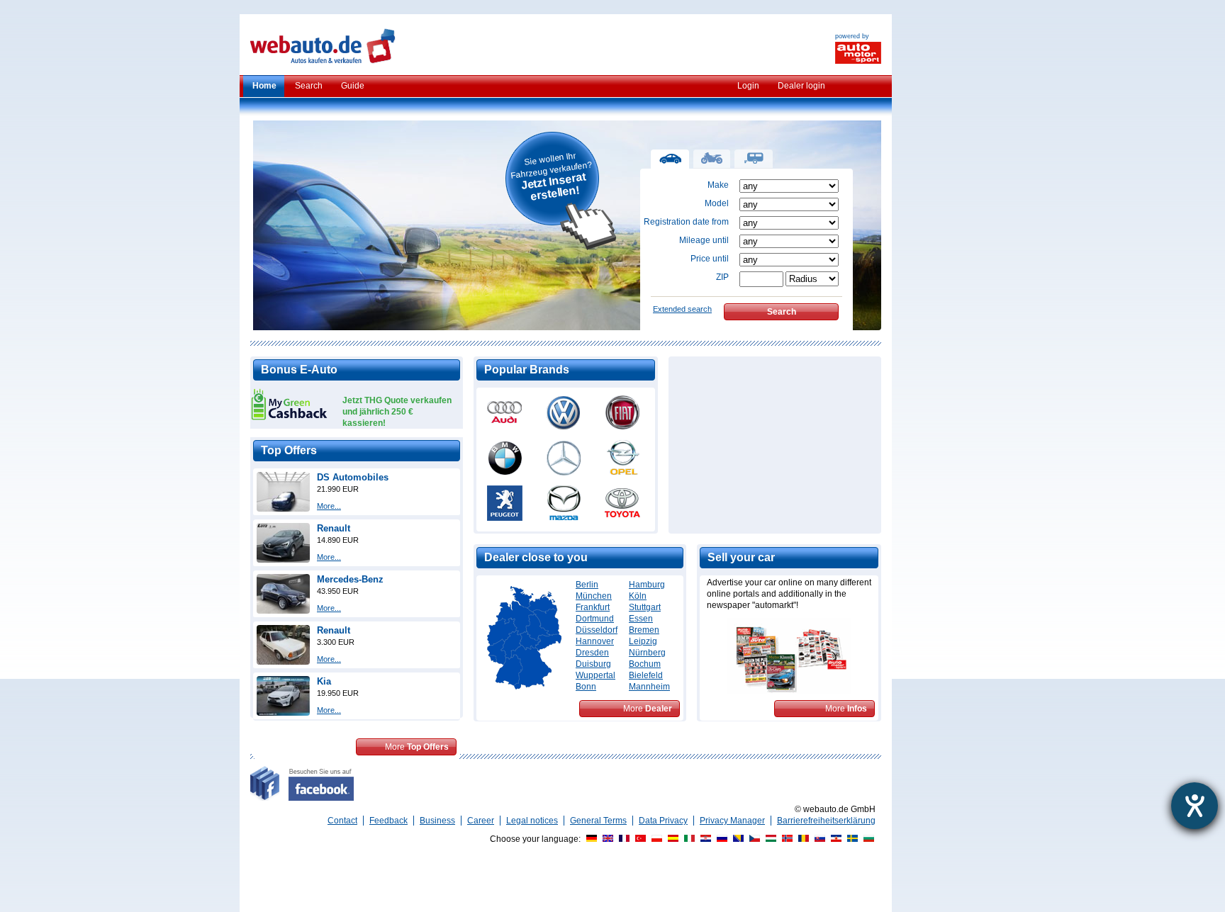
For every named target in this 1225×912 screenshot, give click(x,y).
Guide (352, 86)
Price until (709, 259)
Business (437, 821)
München (594, 596)
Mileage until (704, 240)
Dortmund (595, 619)
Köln (638, 596)
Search (309, 86)
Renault (333, 528)
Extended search (682, 309)
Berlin (587, 585)
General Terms (598, 821)
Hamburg (647, 585)
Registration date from (686, 222)
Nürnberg (647, 653)
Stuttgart (645, 607)
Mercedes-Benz (350, 579)
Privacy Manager (732, 821)
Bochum (645, 664)
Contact (342, 821)
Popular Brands (526, 370)
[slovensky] (818, 839)
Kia (324, 681)
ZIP (722, 277)
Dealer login (801, 86)
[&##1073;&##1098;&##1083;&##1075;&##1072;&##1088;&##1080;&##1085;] (867, 839)
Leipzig (643, 641)
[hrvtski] (704, 839)
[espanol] (671, 839)
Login (748, 86)
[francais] (622, 839)
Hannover (595, 641)
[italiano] (688, 839)
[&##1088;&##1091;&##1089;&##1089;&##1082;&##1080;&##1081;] (720, 839)
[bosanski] (736, 839)
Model (717, 203)
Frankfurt (593, 607)
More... (329, 506)
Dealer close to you (536, 557)
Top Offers (289, 450)
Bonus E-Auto (299, 370)
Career (480, 821)
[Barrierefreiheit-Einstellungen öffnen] (1194, 805)
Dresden (592, 653)
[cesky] (753, 839)
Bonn (586, 687)
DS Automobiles (352, 477)
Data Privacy (663, 821)
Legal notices (532, 821)
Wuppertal (595, 675)
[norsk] (785, 839)
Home (264, 86)
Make (718, 185)
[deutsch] (590, 839)
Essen (641, 619)
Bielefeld (646, 675)
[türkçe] (639, 839)
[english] (606, 839)
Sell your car (741, 557)
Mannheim (649, 687)
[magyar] (769, 839)
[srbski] (834, 839)
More (417, 747)
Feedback (388, 821)
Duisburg (593, 664)
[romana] (802, 839)
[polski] (655, 839)
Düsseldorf (596, 630)
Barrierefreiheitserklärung (826, 821)
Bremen (644, 630)
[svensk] (851, 839)
